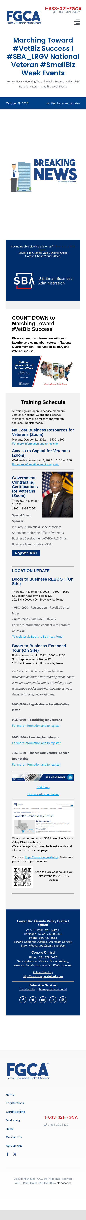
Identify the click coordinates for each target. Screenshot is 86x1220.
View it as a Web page (57, 248)
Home (10, 81)
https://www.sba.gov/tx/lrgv (41, 857)
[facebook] (7, 1154)
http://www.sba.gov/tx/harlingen (43, 976)
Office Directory (43, 972)
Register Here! (26, 553)
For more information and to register (35, 443)
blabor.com (64, 1183)
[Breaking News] (28, 1063)
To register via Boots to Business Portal (37, 636)
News (19, 81)
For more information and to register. (35, 464)
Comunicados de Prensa (43, 794)
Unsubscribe (27, 989)
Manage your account (53, 989)
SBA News (43, 787)
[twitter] (14, 1154)
